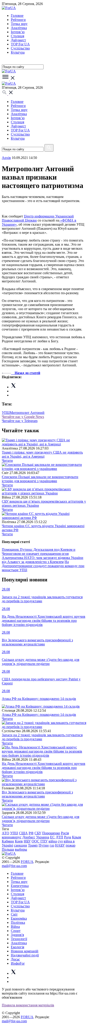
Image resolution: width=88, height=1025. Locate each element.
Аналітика (19, 28)
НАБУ (60, 845)
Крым (76, 837)
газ (52, 845)
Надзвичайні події (25, 955)
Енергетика (20, 886)
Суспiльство (20, 48)
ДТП (59, 837)
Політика (18, 922)
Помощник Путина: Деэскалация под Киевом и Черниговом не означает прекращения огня (38, 552)
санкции (20, 845)
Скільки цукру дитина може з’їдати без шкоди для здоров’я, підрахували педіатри (40, 819)
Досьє (15, 959)
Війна (15, 927)
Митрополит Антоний (27, 413)
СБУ (38, 833)
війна (53, 841)
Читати (7, 460)
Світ (14, 914)
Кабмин (8, 841)
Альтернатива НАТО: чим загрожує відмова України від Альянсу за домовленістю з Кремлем (42, 560)
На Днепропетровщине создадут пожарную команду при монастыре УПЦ (43, 566)
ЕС (52, 837)
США (23, 833)
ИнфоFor (18, 963)
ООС (35, 841)
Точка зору (19, 24)
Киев (19, 841)
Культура (18, 52)
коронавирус (11, 837)
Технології (19, 939)
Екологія (17, 947)
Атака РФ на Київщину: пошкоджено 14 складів (39, 714)
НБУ (27, 841)
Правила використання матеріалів (28, 1005)
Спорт (16, 931)
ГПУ (44, 841)
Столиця (17, 36)
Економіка (19, 918)
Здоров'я (17, 935)
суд (60, 841)
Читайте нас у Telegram (19, 421)
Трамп (33, 845)
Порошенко (51, 833)
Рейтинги (18, 20)
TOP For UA (20, 44)
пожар (70, 845)
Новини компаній (24, 951)
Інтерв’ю (18, 32)
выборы (21, 849)
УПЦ (6, 413)
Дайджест (18, 40)
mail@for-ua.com (14, 866)
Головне (17, 15)
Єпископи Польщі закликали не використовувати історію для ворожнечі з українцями (40, 479)
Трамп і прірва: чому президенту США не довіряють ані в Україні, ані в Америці (42, 454)
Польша (8, 849)
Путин (44, 845)
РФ (31, 833)
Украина (42, 837)
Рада (67, 837)
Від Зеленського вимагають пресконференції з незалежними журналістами (37, 794)
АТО (5, 833)
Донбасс (28, 837)
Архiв (6, 158)
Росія (65, 833)
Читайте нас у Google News (23, 417)
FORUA (27, 862)
